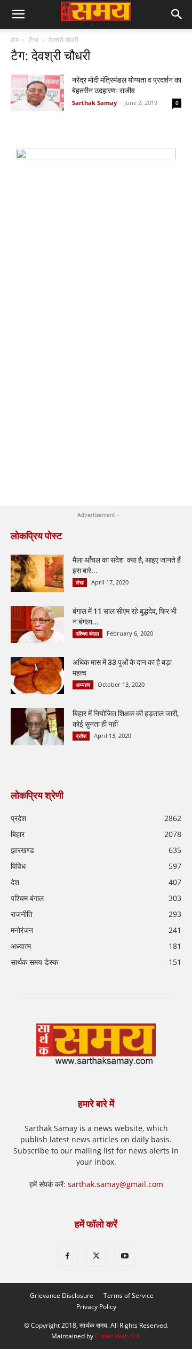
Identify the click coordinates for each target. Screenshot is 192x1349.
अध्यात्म (83, 684)
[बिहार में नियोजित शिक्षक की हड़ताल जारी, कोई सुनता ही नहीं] (37, 726)
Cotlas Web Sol (117, 1335)
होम (15, 39)
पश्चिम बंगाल (87, 633)
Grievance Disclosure (61, 1295)
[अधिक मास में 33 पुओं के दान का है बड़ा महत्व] (37, 675)
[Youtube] (124, 1256)
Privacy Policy (96, 1306)
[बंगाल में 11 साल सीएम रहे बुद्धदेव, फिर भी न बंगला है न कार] (37, 624)
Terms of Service (128, 1295)
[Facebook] (67, 1256)
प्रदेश (81, 735)
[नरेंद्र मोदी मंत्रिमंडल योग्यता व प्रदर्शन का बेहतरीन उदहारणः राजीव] (37, 93)
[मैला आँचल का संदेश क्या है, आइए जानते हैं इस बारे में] (37, 573)
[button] (177, 14)
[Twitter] (96, 1256)
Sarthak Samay (94, 103)
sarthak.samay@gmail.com (115, 1184)
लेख (80, 582)
